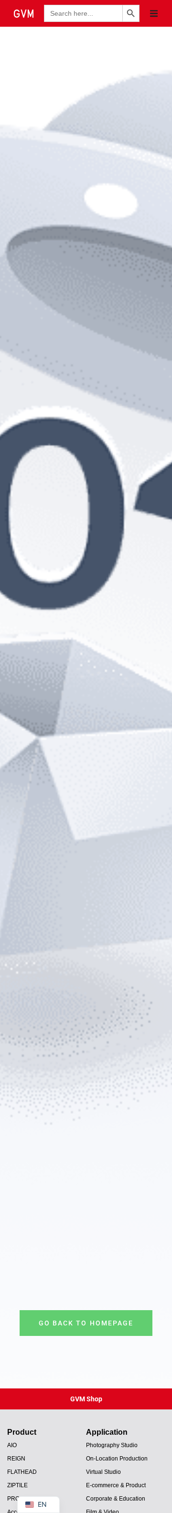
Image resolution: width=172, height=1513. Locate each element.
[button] (153, 13)
